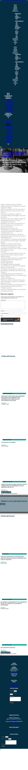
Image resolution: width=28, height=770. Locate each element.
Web (2, 315)
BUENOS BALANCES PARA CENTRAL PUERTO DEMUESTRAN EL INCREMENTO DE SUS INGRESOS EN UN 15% (14, 486)
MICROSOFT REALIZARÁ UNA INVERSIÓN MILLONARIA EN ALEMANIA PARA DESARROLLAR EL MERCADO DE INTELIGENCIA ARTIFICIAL (12, 398)
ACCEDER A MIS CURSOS (15, 41)
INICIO (15, 5)
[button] (6, 492)
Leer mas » (3, 403)
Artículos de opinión (11, 152)
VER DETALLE (14, 672)
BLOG (15, 6)
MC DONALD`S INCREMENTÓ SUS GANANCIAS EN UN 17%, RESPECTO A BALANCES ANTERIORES (14, 603)
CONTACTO (15, 38)
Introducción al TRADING (8, 442)
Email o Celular (13, 693)
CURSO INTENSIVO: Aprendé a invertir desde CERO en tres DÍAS (18, 32)
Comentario (3, 300)
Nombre (3, 310)
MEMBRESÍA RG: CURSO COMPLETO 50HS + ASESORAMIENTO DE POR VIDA (9, 102)
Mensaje (12, 696)
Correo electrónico (5, 313)
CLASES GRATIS (15, 8)
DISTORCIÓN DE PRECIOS (8, 647)
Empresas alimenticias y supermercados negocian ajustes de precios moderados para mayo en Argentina (13, 558)
